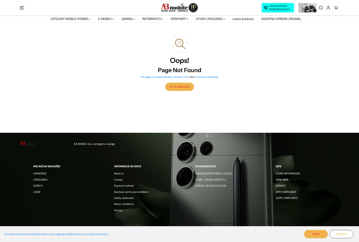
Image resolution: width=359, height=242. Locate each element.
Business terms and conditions (131, 192)
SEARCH (38, 186)
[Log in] (328, 7)
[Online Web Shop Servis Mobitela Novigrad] (179, 8)
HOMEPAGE (40, 173)
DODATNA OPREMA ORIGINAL (281, 18)
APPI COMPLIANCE (286, 192)
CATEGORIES (40, 180)
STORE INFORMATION (288, 173)
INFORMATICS (152, 18)
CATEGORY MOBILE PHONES (70, 18)
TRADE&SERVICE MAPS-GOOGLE (213, 173)
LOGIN (36, 192)
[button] (22, 7)
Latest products (243, 18)
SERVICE (281, 186)
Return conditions (124, 204)
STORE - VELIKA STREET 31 (210, 180)
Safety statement (124, 198)
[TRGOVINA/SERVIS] (278, 7)
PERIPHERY (179, 18)
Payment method (123, 186)
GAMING (127, 18)
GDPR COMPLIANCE (287, 198)
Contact (118, 180)
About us (119, 173)
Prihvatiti (342, 234)
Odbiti (316, 234)
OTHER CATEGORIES (209, 18)
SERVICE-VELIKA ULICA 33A (210, 186)
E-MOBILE (105, 18)
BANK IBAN (282, 180)
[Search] (320, 7)
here (191, 77)
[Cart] (335, 7)
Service (118, 210)
